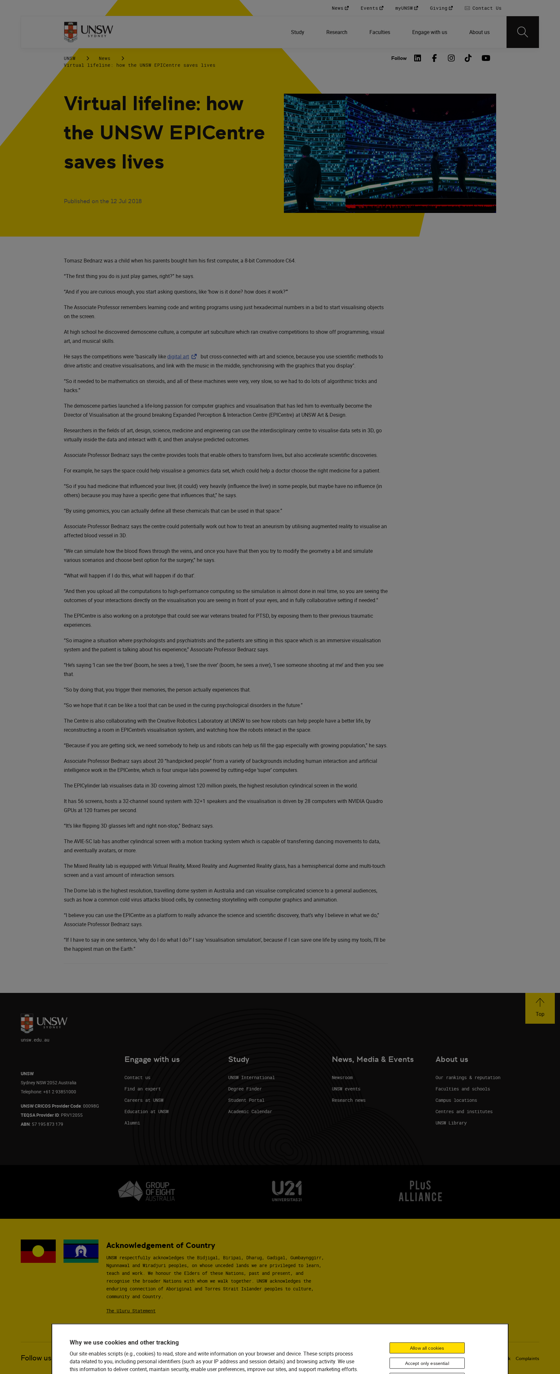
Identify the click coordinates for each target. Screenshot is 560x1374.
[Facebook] (434, 58)
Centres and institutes (464, 1111)
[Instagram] (451, 58)
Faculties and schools (463, 1089)
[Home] (88, 32)
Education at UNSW (146, 1111)
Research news (349, 1100)
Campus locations (456, 1100)
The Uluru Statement (131, 1311)
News (105, 58)
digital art (183, 356)
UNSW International (251, 1077)
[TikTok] (468, 58)
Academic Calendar (250, 1111)
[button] (540, 1008)
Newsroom (342, 1077)
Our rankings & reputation (468, 1077)
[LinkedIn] (417, 58)
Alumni (132, 1123)
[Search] (523, 32)
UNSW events (346, 1089)
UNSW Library (451, 1123)
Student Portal (246, 1100)
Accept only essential (427, 1363)
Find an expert (142, 1089)
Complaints (527, 1358)
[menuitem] (298, 32)
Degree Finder (245, 1089)
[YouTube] (485, 58)
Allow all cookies (427, 1348)
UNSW (70, 58)
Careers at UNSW (143, 1100)
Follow (399, 58)
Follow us (36, 1358)
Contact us (137, 1077)
